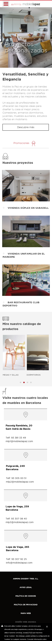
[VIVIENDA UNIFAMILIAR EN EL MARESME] (26, 231)
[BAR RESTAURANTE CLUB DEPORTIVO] (26, 280)
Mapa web (26, 613)
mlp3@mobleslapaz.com (20, 522)
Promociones (21, 143)
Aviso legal (26, 587)
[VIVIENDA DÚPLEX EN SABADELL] (26, 186)
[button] (20, 382)
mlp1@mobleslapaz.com (19, 441)
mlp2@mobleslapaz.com (20, 481)
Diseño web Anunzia (25, 622)
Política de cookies (25, 596)
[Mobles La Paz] (25, 3)
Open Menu (5, 4)
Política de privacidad (25, 605)
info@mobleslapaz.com (19, 562)
